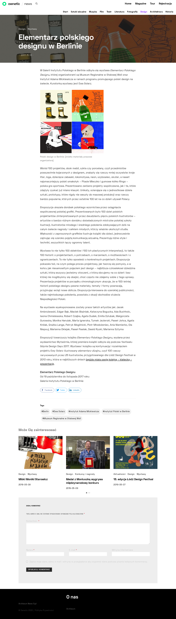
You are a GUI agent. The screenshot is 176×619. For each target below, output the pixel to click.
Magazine (140, 4)
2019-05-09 (25, 485)
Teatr (109, 12)
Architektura (156, 12)
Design (143, 12)
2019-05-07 (119, 485)
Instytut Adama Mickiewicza (84, 412)
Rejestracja (165, 4)
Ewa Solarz (59, 412)
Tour (152, 4)
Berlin (46, 412)
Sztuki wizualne (78, 12)
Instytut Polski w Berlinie (117, 412)
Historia (169, 12)
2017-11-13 (26, 55)
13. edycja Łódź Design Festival (133, 479)
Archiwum (70, 609)
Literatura (119, 12)
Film (102, 12)
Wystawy (32, 29)
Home (128, 4)
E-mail (73, 550)
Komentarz (32, 521)
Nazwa (30, 550)
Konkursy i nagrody (85, 474)
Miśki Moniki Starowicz (33, 479)
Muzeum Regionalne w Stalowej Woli (62, 419)
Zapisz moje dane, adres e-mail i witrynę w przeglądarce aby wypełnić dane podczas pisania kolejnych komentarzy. (88, 562)
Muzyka (93, 12)
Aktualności (119, 474)
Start (65, 12)
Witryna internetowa (122, 550)
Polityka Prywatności (44, 610)
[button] (86, 493)
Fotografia (132, 12)
